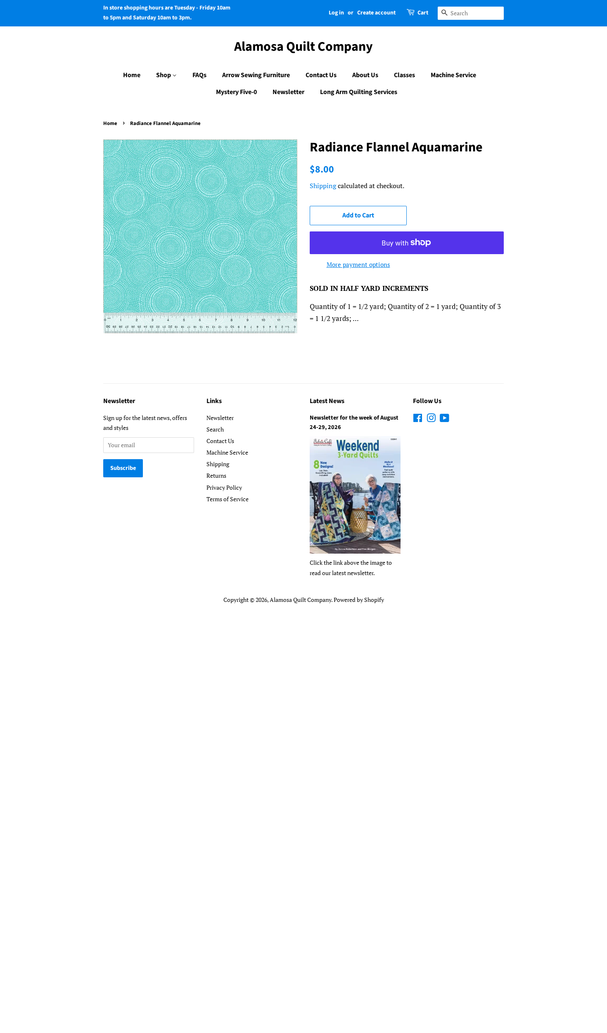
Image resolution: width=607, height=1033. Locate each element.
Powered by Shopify (359, 600)
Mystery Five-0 (236, 92)
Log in (336, 13)
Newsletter (288, 92)
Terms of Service (227, 499)
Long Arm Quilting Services (358, 92)
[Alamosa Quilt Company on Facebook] (417, 419)
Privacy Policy (224, 487)
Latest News (327, 401)
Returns (216, 475)
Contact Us (321, 75)
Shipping (323, 185)
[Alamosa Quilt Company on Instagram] (431, 419)
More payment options (358, 264)
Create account (376, 13)
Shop (164, 75)
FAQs (199, 75)
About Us (365, 75)
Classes (404, 75)
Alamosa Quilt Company (303, 46)
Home (131, 75)
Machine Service (453, 75)
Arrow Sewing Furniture (256, 75)
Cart (422, 13)
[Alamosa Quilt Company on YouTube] (444, 419)
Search (215, 429)
